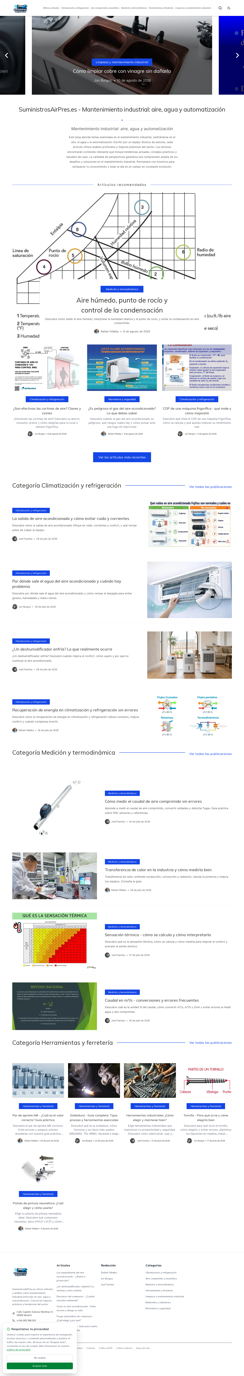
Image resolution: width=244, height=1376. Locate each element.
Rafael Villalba (109, 1272)
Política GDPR (105, 1348)
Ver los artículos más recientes (122, 457)
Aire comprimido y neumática (105, 8)
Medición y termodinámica (134, 8)
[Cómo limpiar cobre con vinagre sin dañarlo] (122, 55)
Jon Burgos (107, 1278)
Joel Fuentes (107, 1284)
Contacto (90, 1348)
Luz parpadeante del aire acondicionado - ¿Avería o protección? (71, 1276)
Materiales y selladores (158, 1302)
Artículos (63, 1265)
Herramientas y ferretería (161, 8)
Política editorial (124, 1348)
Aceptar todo (40, 1365)
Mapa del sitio (143, 1348)
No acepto (40, 1357)
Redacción (108, 1265)
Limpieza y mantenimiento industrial (193, 8)
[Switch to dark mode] (229, 8)
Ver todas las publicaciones (210, 487)
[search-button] (220, 8)
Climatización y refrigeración (75, 8)
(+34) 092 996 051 (26, 1320)
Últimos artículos (51, 8)
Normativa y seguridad (122, 399)
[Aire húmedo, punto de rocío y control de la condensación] (122, 265)
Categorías (154, 1265)
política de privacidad (18, 1349)
